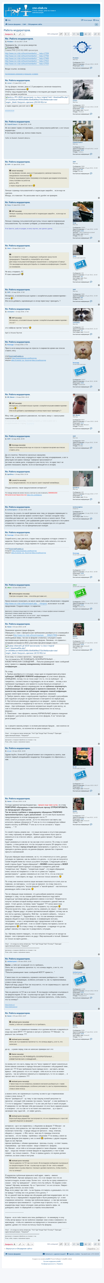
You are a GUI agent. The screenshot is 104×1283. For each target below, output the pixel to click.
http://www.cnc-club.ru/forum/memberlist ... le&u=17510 (27, 64)
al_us (75, 767)
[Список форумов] (18, 10)
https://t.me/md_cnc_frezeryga (21, 360)
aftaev (75, 585)
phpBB (47, 1259)
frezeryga (76, 362)
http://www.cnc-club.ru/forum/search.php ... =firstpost (26, 604)
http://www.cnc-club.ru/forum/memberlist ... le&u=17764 (27, 56)
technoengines (78, 507)
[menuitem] (8, 20)
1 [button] (68, 34)
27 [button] (95, 34)
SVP (74, 162)
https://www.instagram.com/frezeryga (24, 358)
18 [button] (78, 34)
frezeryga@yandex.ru (16, 356)
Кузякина (30, 423)
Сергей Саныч (78, 142)
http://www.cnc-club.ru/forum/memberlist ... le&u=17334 (27, 53)
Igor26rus (76, 487)
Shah (74, 256)
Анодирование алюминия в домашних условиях (21, 74)
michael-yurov (77, 972)
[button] (61, 34)
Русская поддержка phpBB (52, 1261)
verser (75, 100)
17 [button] (74, 34)
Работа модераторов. (17, 30)
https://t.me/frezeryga (39, 360)
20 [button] (86, 34)
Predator (76, 58)
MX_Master (76, 415)
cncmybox (76, 322)
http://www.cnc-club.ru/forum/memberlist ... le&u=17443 (27, 59)
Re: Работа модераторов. (19, 38)
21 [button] (89, 34)
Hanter (75, 636)
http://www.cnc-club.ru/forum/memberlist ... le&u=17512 (27, 61)
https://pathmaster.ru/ (11, 1006)
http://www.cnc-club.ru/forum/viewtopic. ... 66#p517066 (35, 635)
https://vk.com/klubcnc (34, 495)
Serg (74, 223)
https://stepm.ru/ (10, 1004)
